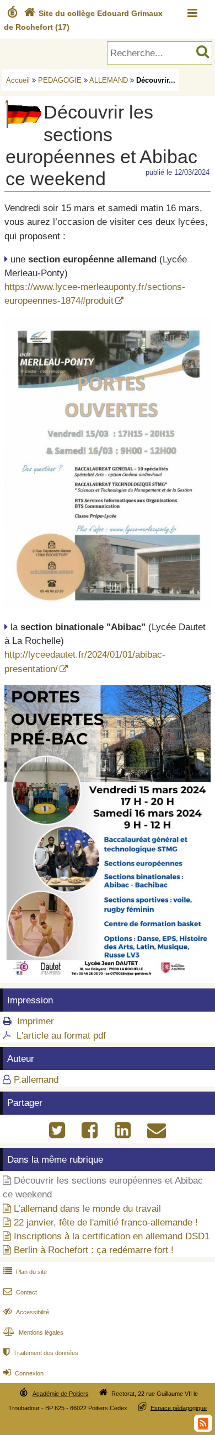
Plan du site (25, 1272)
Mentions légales (33, 1332)
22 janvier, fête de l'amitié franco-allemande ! (106, 1222)
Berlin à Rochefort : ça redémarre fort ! (94, 1250)
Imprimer (35, 1021)
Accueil (18, 80)
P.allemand (36, 1079)
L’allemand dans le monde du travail (87, 1208)
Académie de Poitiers (61, 1393)
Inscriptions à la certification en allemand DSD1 (111, 1236)
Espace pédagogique (178, 1407)
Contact (20, 1292)
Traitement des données (40, 1353)
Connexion (23, 1373)
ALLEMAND (108, 80)
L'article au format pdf (61, 1035)
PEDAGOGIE (60, 80)
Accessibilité (26, 1312)
